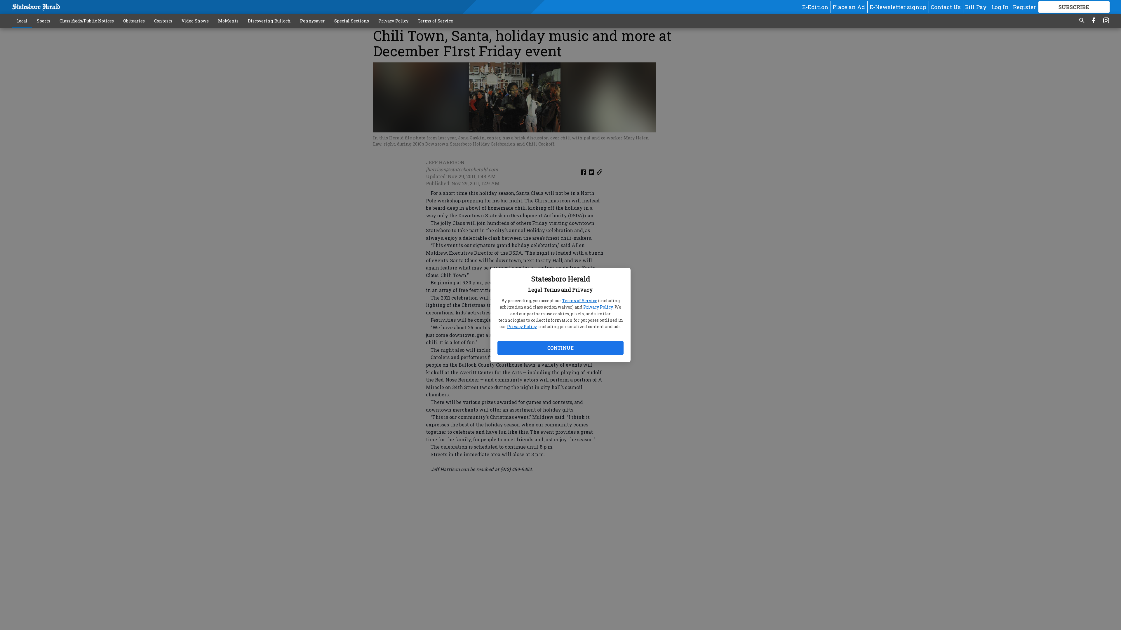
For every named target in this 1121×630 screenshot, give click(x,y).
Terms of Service (579, 300)
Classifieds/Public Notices (87, 21)
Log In (1000, 6)
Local (21, 21)
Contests (163, 21)
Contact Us (946, 6)
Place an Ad (849, 6)
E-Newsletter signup (898, 6)
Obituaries (134, 21)
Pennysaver (312, 21)
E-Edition (815, 6)
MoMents (228, 21)
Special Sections (351, 21)
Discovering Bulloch (269, 21)
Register (1024, 6)
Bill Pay (976, 6)
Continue (560, 348)
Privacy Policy (598, 307)
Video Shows (195, 21)
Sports (43, 21)
